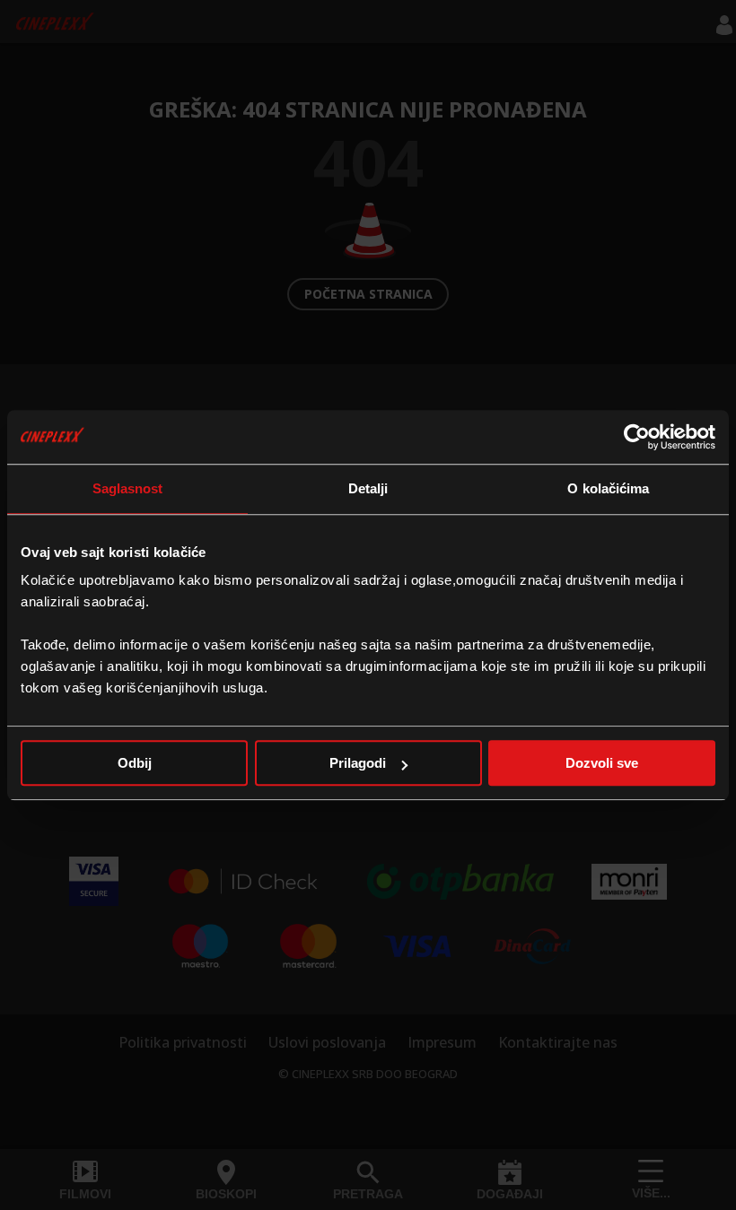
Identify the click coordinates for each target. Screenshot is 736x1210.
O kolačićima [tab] (608, 488)
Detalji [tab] (368, 488)
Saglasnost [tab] (127, 488)
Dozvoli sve (601, 762)
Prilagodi (357, 762)
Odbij (135, 762)
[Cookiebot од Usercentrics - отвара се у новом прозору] (636, 436)
